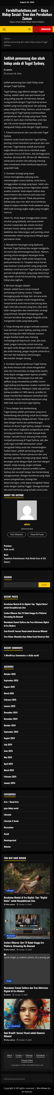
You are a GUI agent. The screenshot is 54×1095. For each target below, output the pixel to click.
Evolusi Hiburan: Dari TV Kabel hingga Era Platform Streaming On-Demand (24, 944)
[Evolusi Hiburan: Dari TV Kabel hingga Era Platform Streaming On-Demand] (27, 924)
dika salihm (10, 904)
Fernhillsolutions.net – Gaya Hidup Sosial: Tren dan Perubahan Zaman (27, 14)
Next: (25, 558)
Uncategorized (10, 840)
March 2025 (9, 693)
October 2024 (10, 725)
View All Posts (37, 534)
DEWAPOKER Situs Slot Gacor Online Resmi (14, 1078)
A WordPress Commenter (15, 655)
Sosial (6, 833)
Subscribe (46, 29)
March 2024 (9, 770)
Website (7, 846)
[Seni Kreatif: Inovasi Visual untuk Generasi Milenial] (27, 1014)
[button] (4, 29)
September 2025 (11, 680)
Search (8, 577)
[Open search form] (29, 29)
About (9, 1055)
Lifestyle (7, 814)
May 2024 (8, 757)
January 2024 (9, 783)
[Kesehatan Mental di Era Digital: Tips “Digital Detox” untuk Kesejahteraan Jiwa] (27, 878)
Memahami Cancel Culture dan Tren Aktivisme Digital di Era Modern (26, 989)
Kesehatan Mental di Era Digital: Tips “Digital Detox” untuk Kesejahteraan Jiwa (25, 899)
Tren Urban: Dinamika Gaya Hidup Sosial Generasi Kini (26, 636)
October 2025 (10, 674)
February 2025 (10, 699)
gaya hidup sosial (11, 808)
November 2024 (10, 718)
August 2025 (9, 686)
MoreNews (42, 1088)
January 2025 (9, 706)
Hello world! (34, 655)
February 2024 (10, 776)
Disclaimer (40, 1055)
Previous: (9, 547)
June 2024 (8, 750)
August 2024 (9, 738)
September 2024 (11, 731)
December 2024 (10, 712)
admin (9, 70)
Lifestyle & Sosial (11, 821)
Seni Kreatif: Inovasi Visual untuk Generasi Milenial (25, 631)
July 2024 (8, 744)
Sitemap (29, 1055)
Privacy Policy (27, 1060)
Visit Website (16, 534)
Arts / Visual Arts (11, 801)
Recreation (8, 827)
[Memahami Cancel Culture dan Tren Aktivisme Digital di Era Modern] (27, 969)
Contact (19, 1055)
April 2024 (8, 763)
